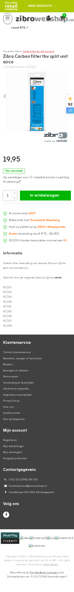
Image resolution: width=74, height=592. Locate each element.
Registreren (10, 440)
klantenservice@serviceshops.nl (28, 486)
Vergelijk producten (15, 458)
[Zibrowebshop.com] (11, 6)
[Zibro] (55, 137)
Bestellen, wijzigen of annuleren (22, 358)
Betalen (8, 364)
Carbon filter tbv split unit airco (38, 51)
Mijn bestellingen (13, 446)
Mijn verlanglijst (12, 452)
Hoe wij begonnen (14, 419)
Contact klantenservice (17, 352)
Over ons (8, 407)
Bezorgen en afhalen (15, 370)
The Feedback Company (43, 572)
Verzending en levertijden (18, 383)
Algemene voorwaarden (17, 395)
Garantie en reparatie (16, 389)
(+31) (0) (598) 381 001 (23, 479)
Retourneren (10, 376)
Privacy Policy (11, 401)
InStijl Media (50, 564)
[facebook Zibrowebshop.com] (6, 515)
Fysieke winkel (11, 413)
